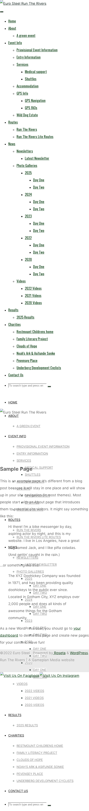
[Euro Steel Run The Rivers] (23, 3)
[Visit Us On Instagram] (59, 676)
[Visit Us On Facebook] (20, 676)
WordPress (79, 653)
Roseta (59, 653)
